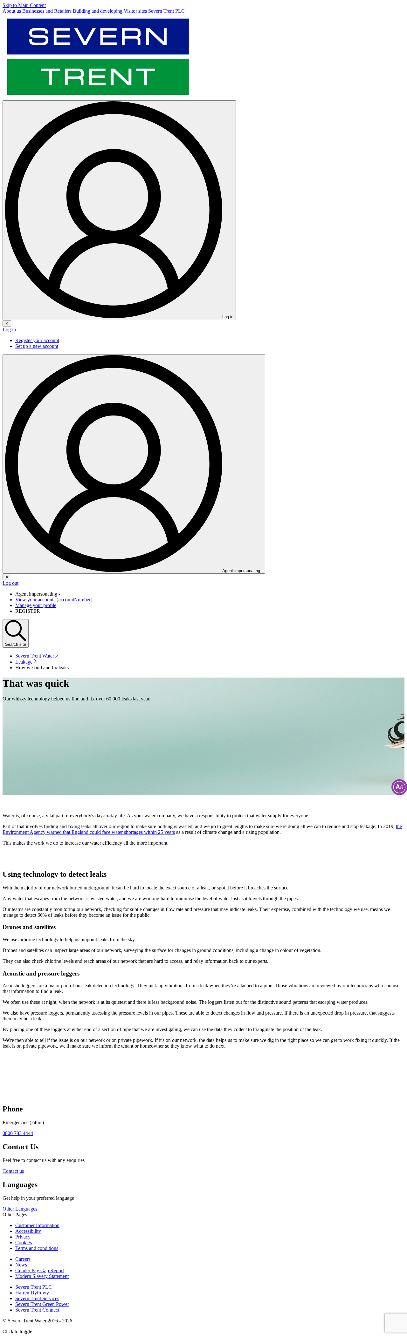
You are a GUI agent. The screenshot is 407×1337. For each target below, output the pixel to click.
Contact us (13, 1171)
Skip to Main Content (24, 5)
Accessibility (28, 1231)
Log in (9, 329)
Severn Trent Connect (37, 1310)
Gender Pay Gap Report (39, 1270)
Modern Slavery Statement (42, 1276)
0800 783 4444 (18, 1133)
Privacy (23, 1236)
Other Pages (15, 1214)
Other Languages (20, 1209)
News (21, 1264)
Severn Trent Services (37, 1298)
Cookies (23, 1242)
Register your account (37, 340)
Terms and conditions (36, 1248)
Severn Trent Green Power (42, 1304)
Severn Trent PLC (33, 1287)
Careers (23, 1259)
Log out (10, 583)
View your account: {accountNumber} (54, 599)
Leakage (23, 662)
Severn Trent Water (34, 655)
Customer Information (37, 1225)
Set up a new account (36, 346)
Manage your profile (35, 605)
